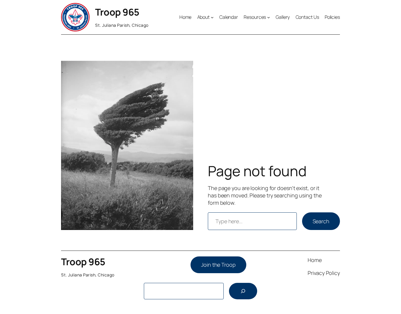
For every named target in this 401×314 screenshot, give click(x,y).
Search (321, 221)
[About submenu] (212, 17)
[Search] (243, 291)
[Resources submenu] (268, 17)
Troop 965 (117, 12)
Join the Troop (218, 264)
